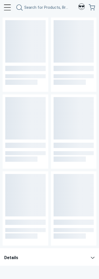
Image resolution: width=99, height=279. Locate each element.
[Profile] (81, 7)
